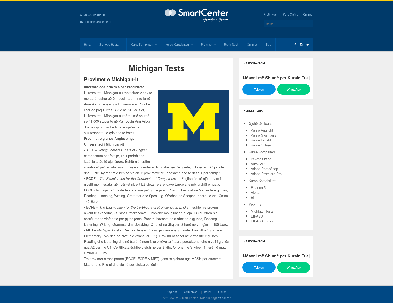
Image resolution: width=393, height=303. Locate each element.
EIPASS (257, 216)
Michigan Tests (262, 211)
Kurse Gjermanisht (265, 135)
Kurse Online (261, 144)
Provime (206, 44)
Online (222, 292)
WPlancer (224, 298)
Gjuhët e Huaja (109, 44)
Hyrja (87, 44)
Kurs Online (290, 14)
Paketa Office (261, 158)
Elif (253, 197)
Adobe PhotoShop (264, 168)
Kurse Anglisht (262, 130)
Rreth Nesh (270, 14)
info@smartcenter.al (98, 22)
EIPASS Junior (262, 220)
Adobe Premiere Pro (266, 173)
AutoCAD (258, 163)
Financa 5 (258, 187)
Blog (268, 44)
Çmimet (308, 14)
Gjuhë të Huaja (260, 123)
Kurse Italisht (261, 140)
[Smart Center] (196, 15)
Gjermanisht (190, 292)
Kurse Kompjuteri (142, 44)
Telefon (259, 89)
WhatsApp (294, 89)
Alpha (255, 192)
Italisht (208, 292)
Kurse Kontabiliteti (177, 44)
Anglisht (172, 292)
